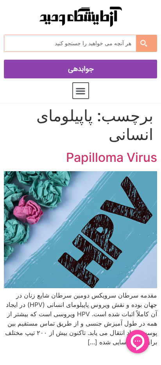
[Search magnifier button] (146, 43)
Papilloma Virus (111, 157)
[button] (80, 90)
